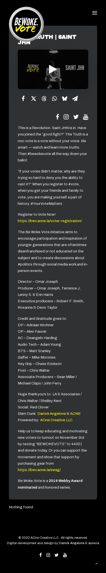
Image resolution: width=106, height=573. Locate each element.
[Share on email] (75, 98)
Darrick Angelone (51, 414)
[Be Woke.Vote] (26, 13)
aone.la (93, 543)
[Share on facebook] (23, 98)
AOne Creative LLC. (56, 420)
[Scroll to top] (97, 563)
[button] (94, 13)
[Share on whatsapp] (54, 98)
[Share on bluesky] (65, 98)
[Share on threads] (44, 98)
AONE (75, 414)
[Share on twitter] (33, 98)
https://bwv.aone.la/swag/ (39, 470)
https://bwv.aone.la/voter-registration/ (50, 221)
